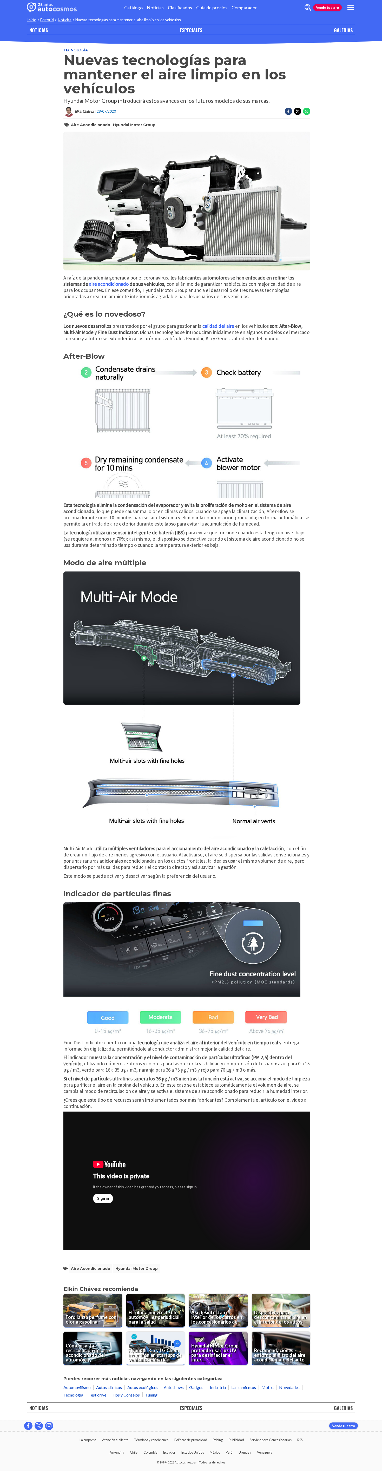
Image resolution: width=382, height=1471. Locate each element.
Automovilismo (77, 1387)
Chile (133, 1452)
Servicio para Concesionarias (271, 1440)
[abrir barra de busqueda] (308, 7)
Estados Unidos (192, 1452)
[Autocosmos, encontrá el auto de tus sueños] (52, 7)
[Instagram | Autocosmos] (49, 1426)
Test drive (97, 1394)
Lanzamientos (243, 1387)
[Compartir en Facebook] (288, 111)
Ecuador (169, 1452)
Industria (218, 1387)
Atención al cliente (115, 1440)
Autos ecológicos (142, 1387)
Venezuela (264, 1452)
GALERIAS (343, 29)
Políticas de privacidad (190, 1440)
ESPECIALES (191, 29)
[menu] (350, 7)
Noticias (155, 7)
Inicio (31, 20)
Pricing (218, 1440)
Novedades (289, 1387)
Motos (267, 1387)
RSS (299, 1440)
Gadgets (197, 1387)
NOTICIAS (38, 29)
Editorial (47, 20)
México (215, 1452)
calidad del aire (218, 326)
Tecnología (75, 50)
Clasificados (180, 7)
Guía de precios (211, 7)
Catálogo (133, 7)
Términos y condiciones (151, 1440)
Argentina (117, 1452)
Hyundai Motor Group (134, 124)
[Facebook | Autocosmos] (28, 1426)
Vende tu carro (327, 7)
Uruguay (245, 1452)
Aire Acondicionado (90, 124)
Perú (229, 1452)
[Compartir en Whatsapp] (306, 111)
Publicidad (236, 1440)
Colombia (150, 1452)
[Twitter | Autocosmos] (39, 1426)
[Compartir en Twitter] (297, 111)
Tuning (151, 1394)
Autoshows (174, 1387)
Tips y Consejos (126, 1394)
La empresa (88, 1440)
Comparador (244, 7)
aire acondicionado (109, 284)
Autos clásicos (109, 1387)
